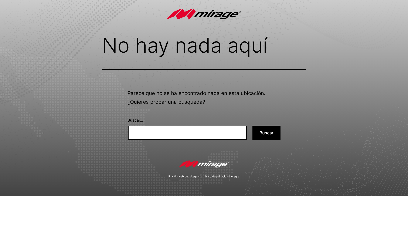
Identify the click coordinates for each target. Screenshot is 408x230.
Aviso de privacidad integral (222, 176)
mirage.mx (195, 176)
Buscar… (135, 120)
